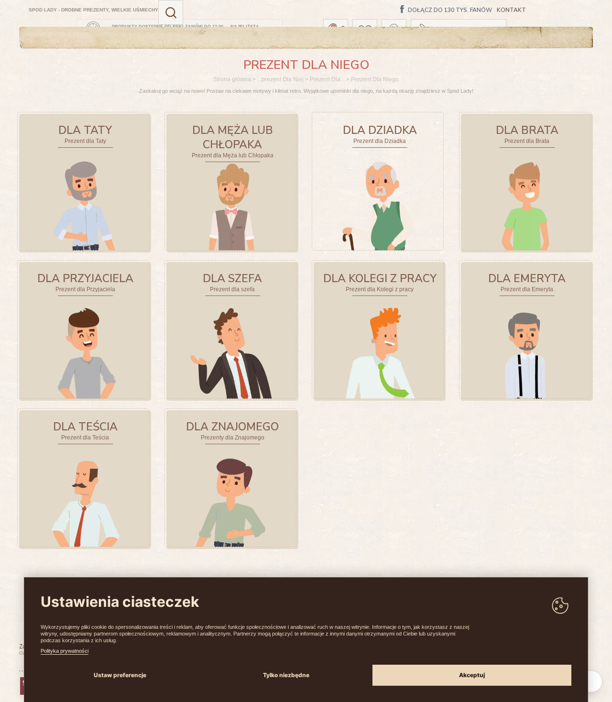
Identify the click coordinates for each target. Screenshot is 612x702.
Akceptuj (472, 675)
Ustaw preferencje (120, 675)
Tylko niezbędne (286, 675)
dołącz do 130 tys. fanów (450, 10)
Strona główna (232, 79)
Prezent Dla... (327, 79)
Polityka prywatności (64, 651)
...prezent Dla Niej (280, 79)
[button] (170, 12)
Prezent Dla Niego (375, 79)
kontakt (511, 10)
